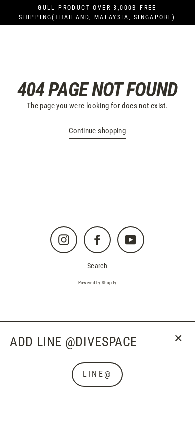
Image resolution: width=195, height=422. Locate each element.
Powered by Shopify (97, 283)
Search (98, 266)
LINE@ (97, 374)
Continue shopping (97, 131)
